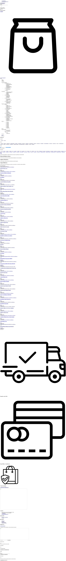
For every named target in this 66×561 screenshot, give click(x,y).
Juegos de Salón (8, 112)
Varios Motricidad (8, 87)
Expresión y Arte (8, 105)
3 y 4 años (7, 123)
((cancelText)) (2, 554)
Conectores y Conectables (9, 84)
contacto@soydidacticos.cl (4, 487)
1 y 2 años (7, 122)
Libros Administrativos (8, 133)
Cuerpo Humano (8, 99)
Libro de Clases (8, 130)
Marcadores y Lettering (8, 120)
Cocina (7, 110)
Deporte (7, 90)
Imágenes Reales (8, 96)
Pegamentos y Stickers (8, 115)
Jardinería (7, 111)
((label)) (1, 553)
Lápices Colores (8, 117)
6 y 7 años (7, 125)
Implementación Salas (8, 92)
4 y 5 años (7, 124)
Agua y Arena (7, 109)
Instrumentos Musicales (8, 106)
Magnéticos (7, 85)
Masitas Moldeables (8, 86)
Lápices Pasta (7, 119)
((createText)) (5, 554)
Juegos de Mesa (8, 107)
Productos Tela (8, 102)
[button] (1, 153)
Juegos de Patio (8, 89)
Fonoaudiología (8, 95)
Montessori (7, 94)
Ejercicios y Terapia (8, 88)
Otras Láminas (8, 97)
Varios (7, 100)
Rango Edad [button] (1, 149)
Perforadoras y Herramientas (9, 116)
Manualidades (7, 114)
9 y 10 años (7, 127)
